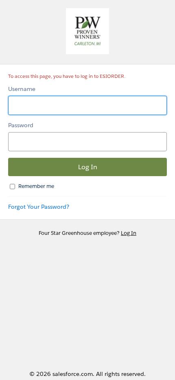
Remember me (36, 186)
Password (20, 125)
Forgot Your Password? (38, 206)
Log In (128, 233)
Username (21, 89)
